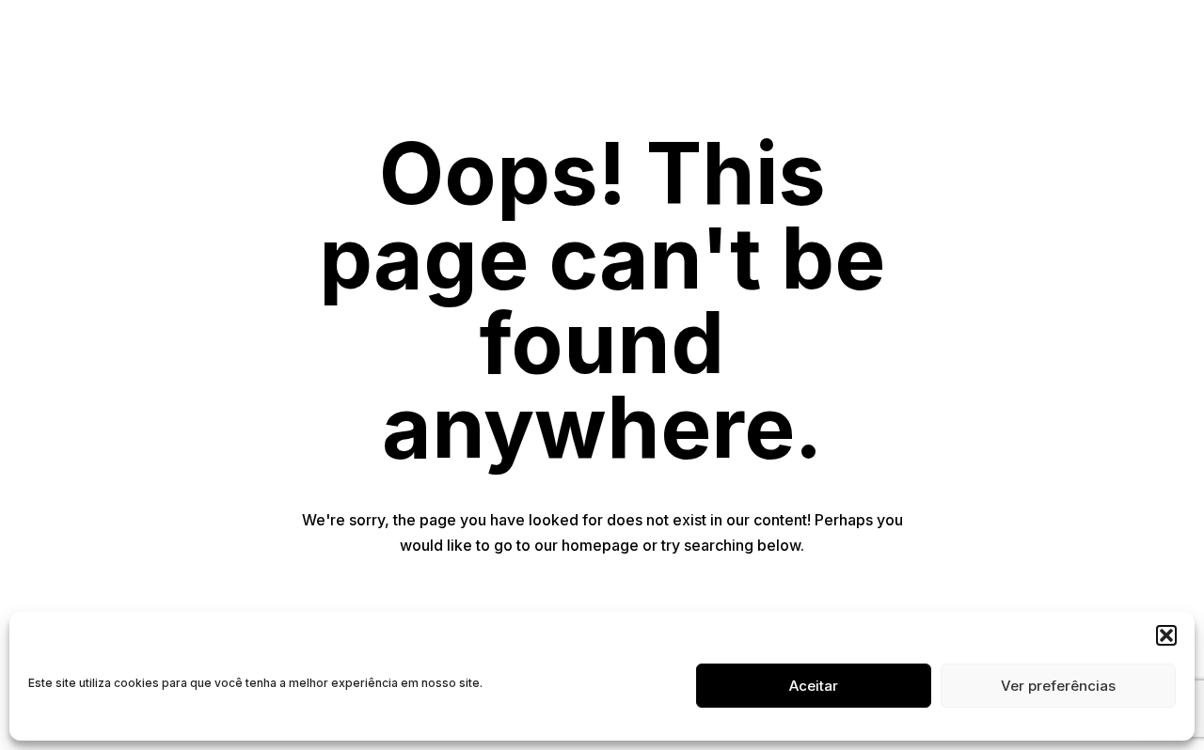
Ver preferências (1058, 686)
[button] (1166, 635)
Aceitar (813, 686)
